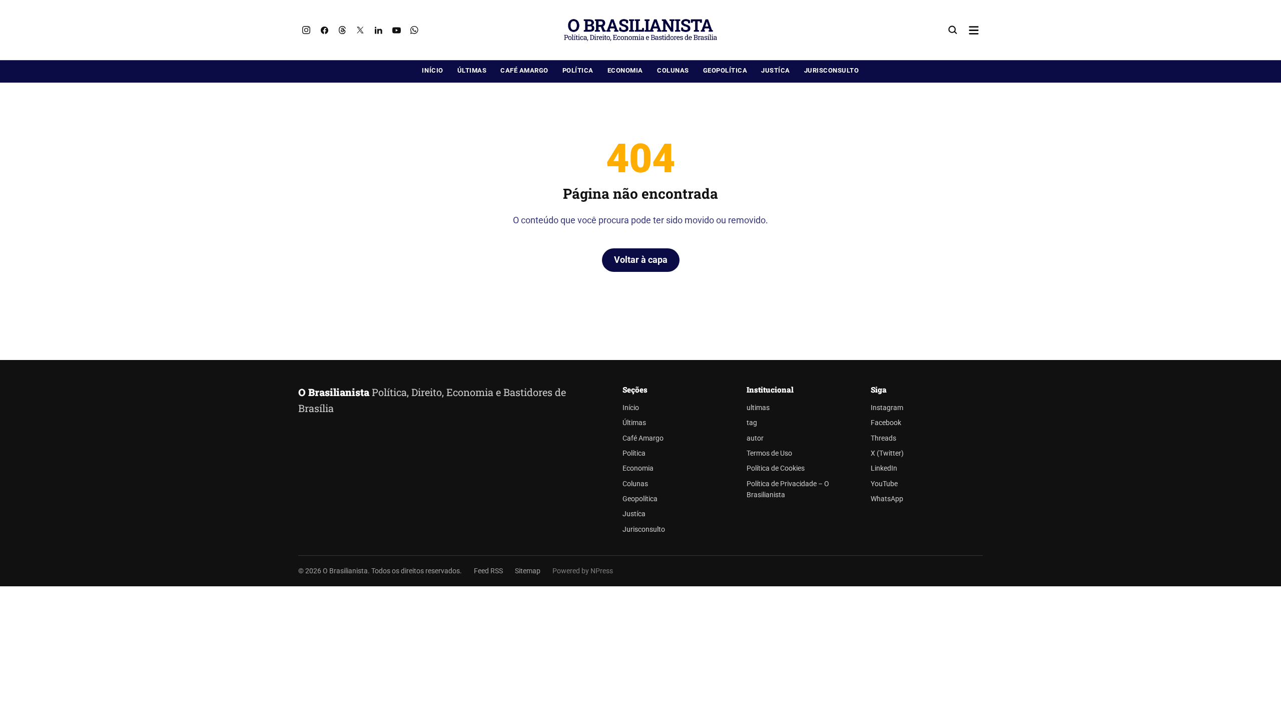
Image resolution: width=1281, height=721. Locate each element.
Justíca (775, 70)
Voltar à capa (641, 259)
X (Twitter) (887, 453)
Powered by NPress (582, 571)
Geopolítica (725, 70)
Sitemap (527, 571)
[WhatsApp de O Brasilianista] (414, 30)
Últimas (472, 70)
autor (755, 438)
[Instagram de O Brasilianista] (306, 30)
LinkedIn (884, 468)
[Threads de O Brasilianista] (342, 30)
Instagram (887, 408)
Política (577, 70)
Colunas (673, 70)
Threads (883, 438)
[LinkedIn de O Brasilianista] (378, 30)
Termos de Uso (769, 453)
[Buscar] (953, 30)
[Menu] (974, 30)
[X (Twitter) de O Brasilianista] (360, 30)
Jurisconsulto (831, 70)
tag (752, 423)
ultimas (758, 408)
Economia (625, 70)
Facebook (886, 423)
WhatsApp (887, 499)
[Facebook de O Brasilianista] (324, 30)
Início (432, 70)
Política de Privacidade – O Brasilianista (788, 489)
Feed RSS (488, 571)
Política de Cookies (776, 468)
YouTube (884, 484)
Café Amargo (524, 70)
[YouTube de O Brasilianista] (396, 30)
